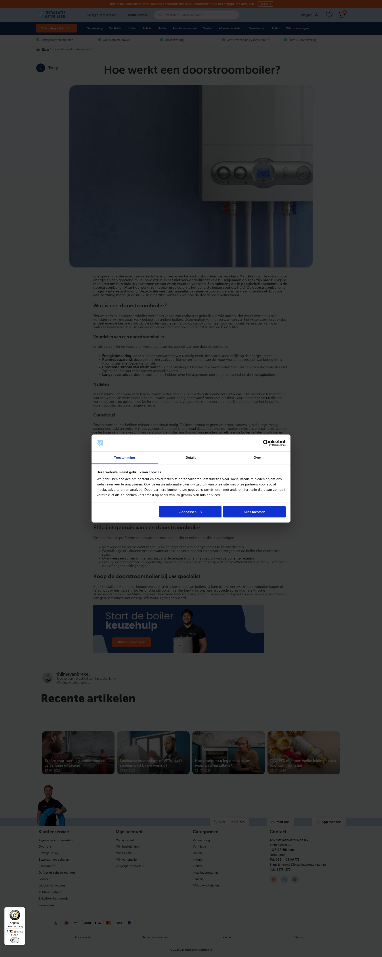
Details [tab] (191, 457)
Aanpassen (188, 512)
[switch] (14, 940)
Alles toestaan (254, 512)
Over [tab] (257, 457)
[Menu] (22, 910)
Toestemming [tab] (124, 457)
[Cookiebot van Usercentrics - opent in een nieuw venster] (266, 443)
